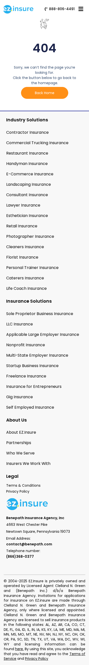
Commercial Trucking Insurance (37, 143)
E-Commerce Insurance (29, 174)
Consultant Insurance (27, 195)
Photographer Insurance (30, 236)
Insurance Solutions (29, 301)
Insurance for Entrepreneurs (34, 386)
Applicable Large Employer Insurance (42, 334)
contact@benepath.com (29, 544)
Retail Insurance (21, 226)
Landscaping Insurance (28, 184)
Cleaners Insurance (25, 247)
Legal (12, 476)
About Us (16, 420)
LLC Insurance (19, 324)
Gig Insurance (19, 397)
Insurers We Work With (28, 463)
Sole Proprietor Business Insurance (39, 314)
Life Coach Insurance (26, 288)
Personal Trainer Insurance (32, 267)
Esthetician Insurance (27, 215)
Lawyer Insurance (23, 205)
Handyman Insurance (27, 163)
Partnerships (18, 443)
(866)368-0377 (20, 556)
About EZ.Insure (21, 432)
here (19, 648)
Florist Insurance (22, 257)
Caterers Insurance (25, 278)
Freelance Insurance (26, 376)
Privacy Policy (36, 658)
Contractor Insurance (27, 132)
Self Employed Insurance (30, 407)
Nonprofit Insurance (25, 345)
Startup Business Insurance (32, 366)
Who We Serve (20, 453)
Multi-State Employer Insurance (37, 355)
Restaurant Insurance (27, 153)
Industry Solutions (27, 120)
